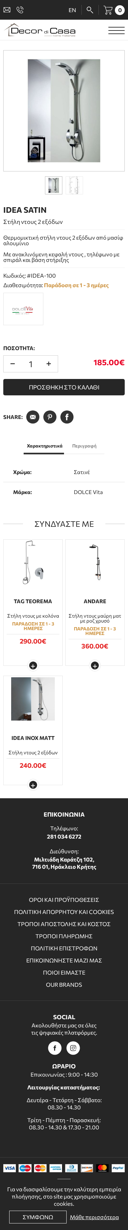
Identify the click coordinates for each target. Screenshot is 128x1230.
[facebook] (55, 1048)
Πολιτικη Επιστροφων (64, 948)
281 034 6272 (64, 836)
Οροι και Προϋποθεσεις (64, 900)
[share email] (33, 417)
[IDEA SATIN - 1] (64, 110)
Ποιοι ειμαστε (64, 972)
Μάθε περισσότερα (94, 1217)
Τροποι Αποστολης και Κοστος (64, 924)
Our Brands (64, 984)
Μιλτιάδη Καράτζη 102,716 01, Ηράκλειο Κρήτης (64, 863)
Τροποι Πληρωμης (64, 936)
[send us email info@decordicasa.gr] (8, 9)
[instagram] (73, 1048)
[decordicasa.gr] (39, 30)
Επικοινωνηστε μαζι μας (64, 960)
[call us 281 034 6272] (21, 9)
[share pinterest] (50, 417)
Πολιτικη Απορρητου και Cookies (64, 912)
